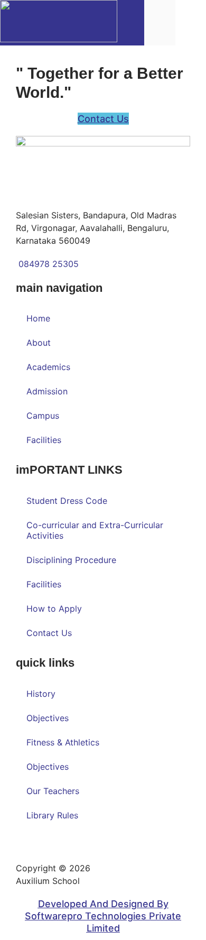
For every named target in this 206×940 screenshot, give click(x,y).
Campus (42, 415)
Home (38, 318)
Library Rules (52, 815)
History (40, 693)
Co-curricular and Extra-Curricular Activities (94, 530)
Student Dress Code (66, 500)
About (38, 342)
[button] (190, 22)
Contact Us (49, 633)
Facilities (43, 440)
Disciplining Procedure (71, 560)
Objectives (47, 718)
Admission (47, 391)
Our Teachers (52, 791)
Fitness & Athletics (62, 742)
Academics (48, 367)
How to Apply (54, 608)
